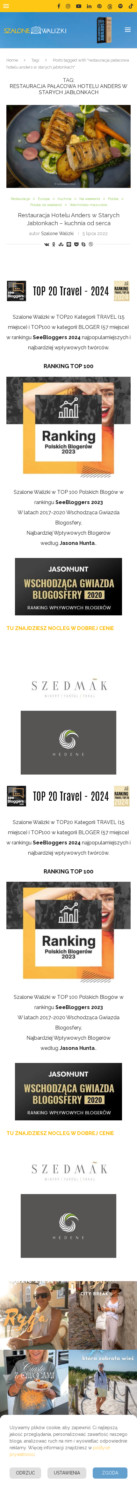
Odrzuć (25, 1472)
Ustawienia (67, 1472)
